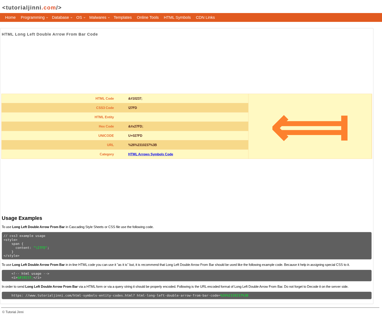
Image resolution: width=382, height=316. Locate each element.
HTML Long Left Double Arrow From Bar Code (50, 34)
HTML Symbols (177, 17)
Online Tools (148, 17)
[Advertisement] (186, 65)
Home (10, 17)
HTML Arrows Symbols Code (150, 154)
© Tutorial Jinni (12, 312)
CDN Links (205, 17)
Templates (123, 17)
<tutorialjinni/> (32, 7)
